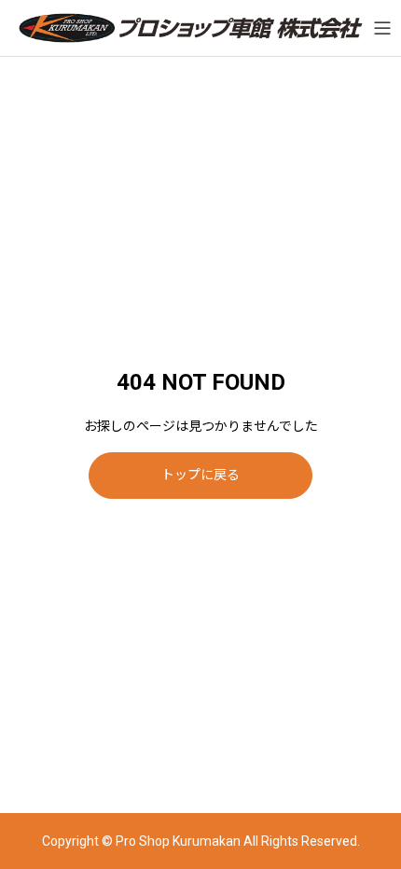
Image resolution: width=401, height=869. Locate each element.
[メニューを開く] (383, 28)
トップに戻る (200, 474)
